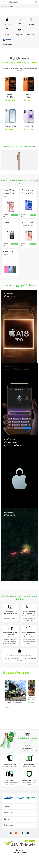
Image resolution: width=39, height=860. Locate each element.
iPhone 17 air (10, 126)
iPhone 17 (28, 126)
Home (4, 6)
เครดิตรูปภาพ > (34, 585)
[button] (5, 694)
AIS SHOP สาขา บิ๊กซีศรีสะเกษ (13, 697)
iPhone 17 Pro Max (10, 95)
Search (36, 2)
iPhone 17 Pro (28, 95)
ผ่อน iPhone (7, 44)
